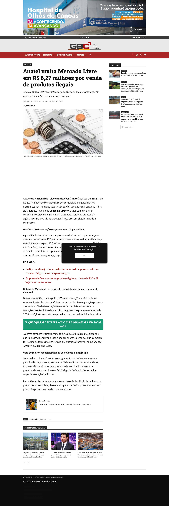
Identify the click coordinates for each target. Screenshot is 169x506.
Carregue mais (126, 127)
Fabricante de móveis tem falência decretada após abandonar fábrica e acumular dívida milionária (90, 455)
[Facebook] (133, 55)
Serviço (124, 71)
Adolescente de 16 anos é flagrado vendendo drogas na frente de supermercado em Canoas (132, 102)
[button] (90, 55)
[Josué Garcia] (31, 404)
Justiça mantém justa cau (40, 269)
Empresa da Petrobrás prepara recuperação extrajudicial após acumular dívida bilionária (33, 455)
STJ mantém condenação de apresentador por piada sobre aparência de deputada (61, 455)
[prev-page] (24, 462)
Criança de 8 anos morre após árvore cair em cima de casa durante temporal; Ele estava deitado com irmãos (132, 117)
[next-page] (28, 462)
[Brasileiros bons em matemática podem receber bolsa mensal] (114, 74)
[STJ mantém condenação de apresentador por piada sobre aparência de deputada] (63, 441)
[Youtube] (145, 55)
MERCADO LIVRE (45, 419)
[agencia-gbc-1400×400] (84, 34)
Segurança (125, 112)
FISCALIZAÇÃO (33, 419)
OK (84, 255)
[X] (141, 55)
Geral (123, 97)
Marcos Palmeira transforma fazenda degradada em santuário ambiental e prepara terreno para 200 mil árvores (132, 87)
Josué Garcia (30, 106)
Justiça (27, 65)
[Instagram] (137, 55)
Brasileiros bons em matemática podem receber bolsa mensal (133, 74)
